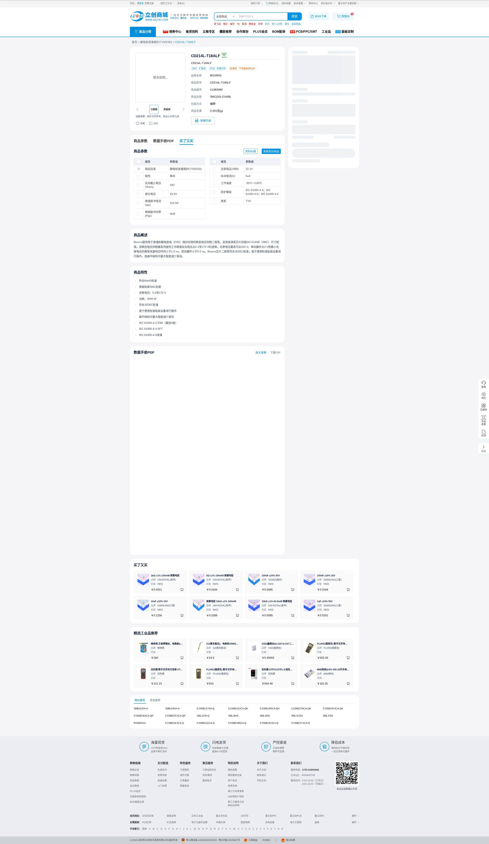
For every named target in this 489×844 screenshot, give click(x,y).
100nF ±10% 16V (326, 575)
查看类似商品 (271, 151)
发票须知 (162, 775)
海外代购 (184, 775)
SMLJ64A (233, 715)
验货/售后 (207, 775)
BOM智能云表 (137, 802)
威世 (232, 24)
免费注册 (149, 3)
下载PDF (275, 352)
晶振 (317, 822)
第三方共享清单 (236, 791)
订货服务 (184, 770)
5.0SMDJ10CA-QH (238, 708)
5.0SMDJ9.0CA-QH (333, 708)
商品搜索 (134, 780)
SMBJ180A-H (172, 708)
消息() (181, 3)
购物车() (274, 3)
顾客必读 (134, 770)
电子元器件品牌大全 (201, 822)
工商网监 (252, 840)
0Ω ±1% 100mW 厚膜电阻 (219, 575)
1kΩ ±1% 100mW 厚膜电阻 (165, 575)
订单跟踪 (184, 780)
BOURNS (215, 75)
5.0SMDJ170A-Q (205, 708)
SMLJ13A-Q (203, 715)
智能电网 (245, 822)
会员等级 (134, 786)
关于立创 (261, 770)
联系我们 (261, 775)
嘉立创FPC (271, 816)
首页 (134, 42)
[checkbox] (138, 161)
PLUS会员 (135, 791)
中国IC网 (220, 822)
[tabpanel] (244, 718)
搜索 (294, 16)
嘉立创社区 (221, 816)
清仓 (287, 24)
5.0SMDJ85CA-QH (269, 708)
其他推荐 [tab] (155, 700)
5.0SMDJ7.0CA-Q (300, 723)
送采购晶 (296, 24)
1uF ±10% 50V (325, 601)
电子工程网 (295, 822)
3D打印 (244, 816)
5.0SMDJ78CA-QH (301, 708)
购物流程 (134, 775)
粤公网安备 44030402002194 (201, 840)
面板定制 (171, 816)
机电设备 (269, 822)
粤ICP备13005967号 (229, 840)
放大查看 (261, 352)
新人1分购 (277, 24)
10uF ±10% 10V (159, 601)
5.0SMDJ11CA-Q (206, 723)
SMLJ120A (297, 715)
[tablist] (244, 700)
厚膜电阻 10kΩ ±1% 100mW (221, 601)
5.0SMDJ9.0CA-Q (269, 723)
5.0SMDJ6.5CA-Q (174, 723)
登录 (141, 3)
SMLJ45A (265, 715)
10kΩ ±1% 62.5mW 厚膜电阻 (277, 601)
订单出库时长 (209, 770)
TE (238, 24)
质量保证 (184, 786)
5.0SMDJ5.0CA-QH (175, 715)
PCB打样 (146, 822)
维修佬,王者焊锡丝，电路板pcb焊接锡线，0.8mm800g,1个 (181, 643)
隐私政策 (232, 770)
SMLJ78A (328, 715)
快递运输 (162, 780)
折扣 (267, 24)
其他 (144, 829)
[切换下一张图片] (183, 109)
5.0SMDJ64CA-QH (143, 715)
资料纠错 (250, 151)
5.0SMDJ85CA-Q (237, 723)
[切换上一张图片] (138, 109)
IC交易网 (171, 822)
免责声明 (232, 786)
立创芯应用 (148, 816)
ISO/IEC (266, 840)
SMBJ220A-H (141, 708)
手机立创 (261, 780)
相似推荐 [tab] (139, 700)
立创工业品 (197, 816)
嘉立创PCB (296, 816)
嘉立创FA (319, 816)
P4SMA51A (140, 723)
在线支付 (162, 770)
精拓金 (252, 24)
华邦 (260, 24)
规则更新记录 (235, 775)
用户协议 (232, 780)
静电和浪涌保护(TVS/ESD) (156, 42)
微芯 (225, 24)
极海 (244, 24)
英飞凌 (217, 24)
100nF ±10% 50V (271, 575)
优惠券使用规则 (138, 796)
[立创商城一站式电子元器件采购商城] (169, 16)
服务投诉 (207, 780)
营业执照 (290, 840)
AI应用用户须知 (236, 796)
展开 (354, 816)
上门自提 (162, 786)
